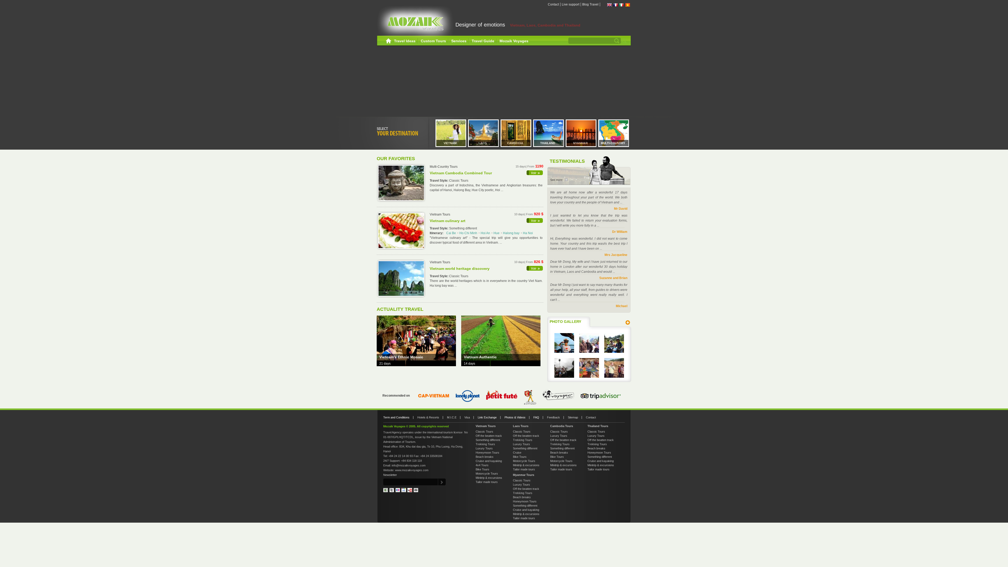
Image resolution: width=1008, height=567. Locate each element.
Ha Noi (528, 233)
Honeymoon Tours (487, 452)
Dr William (619, 232)
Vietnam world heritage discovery (460, 268)
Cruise (517, 452)
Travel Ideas (405, 41)
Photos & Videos (515, 417)
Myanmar (580, 143)
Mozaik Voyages (514, 41)
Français (615, 5)
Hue (497, 233)
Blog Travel (590, 4)
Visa (467, 417)
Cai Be (451, 233)
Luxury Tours (484, 448)
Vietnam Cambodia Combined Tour (461, 173)
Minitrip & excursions (489, 477)
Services (458, 41)
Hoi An (485, 233)
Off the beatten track (489, 435)
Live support (570, 4)
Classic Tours (484, 431)
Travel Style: (439, 180)
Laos (483, 143)
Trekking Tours (485, 444)
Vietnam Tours (486, 426)
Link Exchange (487, 417)
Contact (553, 4)
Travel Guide (483, 41)
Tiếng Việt (627, 5)
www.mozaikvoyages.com (411, 470)
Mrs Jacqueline (616, 255)
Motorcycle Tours (487, 473)
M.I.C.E (451, 417)
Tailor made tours (487, 482)
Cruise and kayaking (489, 461)
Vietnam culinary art (447, 221)
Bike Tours (482, 469)
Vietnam (450, 143)
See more (556, 179)
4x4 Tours (482, 465)
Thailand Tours (597, 426)
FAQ (536, 417)
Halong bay (511, 233)
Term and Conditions (396, 417)
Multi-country (613, 143)
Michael (621, 306)
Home (388, 41)
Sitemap (573, 417)
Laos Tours (520, 426)
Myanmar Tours (523, 474)
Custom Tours (433, 41)
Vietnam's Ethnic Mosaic (401, 357)
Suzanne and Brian (613, 278)
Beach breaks (485, 456)
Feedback (553, 417)
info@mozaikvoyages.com (409, 465)
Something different (488, 440)
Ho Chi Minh (468, 233)
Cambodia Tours (561, 426)
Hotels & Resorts (428, 417)
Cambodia (515, 143)
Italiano (621, 5)
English (609, 5)
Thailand (547, 143)
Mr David (620, 209)
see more (535, 172)
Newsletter (390, 474)
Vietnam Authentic (480, 357)
